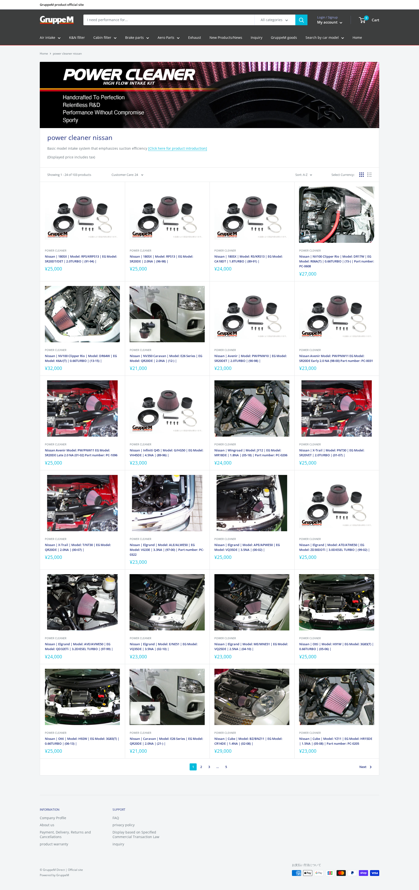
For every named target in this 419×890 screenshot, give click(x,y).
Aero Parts (166, 37)
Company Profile (53, 818)
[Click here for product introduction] (177, 148)
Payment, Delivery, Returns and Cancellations (65, 834)
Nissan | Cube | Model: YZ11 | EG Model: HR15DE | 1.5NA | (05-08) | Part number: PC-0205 (335, 741)
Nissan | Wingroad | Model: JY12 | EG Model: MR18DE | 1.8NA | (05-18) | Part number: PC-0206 (250, 452)
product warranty (54, 844)
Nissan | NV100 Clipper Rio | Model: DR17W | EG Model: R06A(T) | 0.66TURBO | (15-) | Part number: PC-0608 (336, 261)
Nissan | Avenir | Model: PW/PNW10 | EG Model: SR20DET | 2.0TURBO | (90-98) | (250, 358)
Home (357, 37)
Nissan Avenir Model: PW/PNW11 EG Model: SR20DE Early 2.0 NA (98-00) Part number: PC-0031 (336, 358)
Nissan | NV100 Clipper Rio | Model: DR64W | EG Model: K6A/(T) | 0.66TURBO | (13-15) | (81, 358)
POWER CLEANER (55, 250)
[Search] (301, 20)
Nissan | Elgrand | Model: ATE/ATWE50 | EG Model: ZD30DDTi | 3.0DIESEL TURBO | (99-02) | (334, 547)
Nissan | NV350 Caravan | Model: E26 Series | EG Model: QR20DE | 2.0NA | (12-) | (166, 358)
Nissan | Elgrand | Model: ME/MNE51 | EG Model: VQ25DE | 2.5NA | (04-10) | (251, 646)
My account (327, 22)
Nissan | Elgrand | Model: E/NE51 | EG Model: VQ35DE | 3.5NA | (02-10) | (164, 646)
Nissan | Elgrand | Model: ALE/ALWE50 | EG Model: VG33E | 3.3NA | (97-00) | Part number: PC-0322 (167, 550)
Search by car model (322, 37)
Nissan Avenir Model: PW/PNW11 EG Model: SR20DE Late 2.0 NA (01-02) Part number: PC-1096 (81, 452)
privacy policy (124, 825)
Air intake (47, 37)
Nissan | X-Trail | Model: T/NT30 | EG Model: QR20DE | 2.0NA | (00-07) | (78, 547)
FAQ (116, 818)
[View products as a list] (369, 174)
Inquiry (256, 37)
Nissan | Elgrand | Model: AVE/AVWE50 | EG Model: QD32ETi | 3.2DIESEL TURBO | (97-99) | (79, 646)
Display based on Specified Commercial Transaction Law (136, 834)
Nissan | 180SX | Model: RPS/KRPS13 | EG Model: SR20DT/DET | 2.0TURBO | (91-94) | (81, 258)
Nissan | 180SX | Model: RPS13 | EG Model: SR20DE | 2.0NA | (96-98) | (161, 258)
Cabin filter (102, 37)
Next (362, 767)
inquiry (118, 844)
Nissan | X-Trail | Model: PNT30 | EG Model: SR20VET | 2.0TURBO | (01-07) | (331, 452)
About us (47, 825)
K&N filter (77, 37)
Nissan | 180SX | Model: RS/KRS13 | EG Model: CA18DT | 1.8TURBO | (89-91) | (248, 258)
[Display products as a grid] (361, 174)
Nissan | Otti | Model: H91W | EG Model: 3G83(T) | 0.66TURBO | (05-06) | (336, 646)
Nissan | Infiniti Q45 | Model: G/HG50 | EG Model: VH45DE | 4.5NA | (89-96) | (166, 452)
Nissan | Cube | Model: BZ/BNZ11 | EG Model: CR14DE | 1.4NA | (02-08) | (248, 741)
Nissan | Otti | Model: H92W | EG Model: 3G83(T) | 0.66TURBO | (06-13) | (82, 741)
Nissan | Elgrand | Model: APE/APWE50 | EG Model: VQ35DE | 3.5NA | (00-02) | (247, 547)
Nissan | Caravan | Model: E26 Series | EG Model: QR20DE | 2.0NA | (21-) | (166, 741)
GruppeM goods (284, 37)
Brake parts (134, 37)
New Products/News (226, 37)
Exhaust (194, 37)
